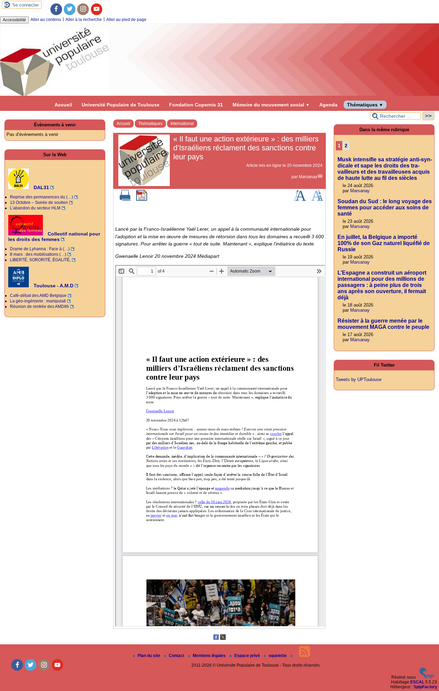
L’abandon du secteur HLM (35, 208)
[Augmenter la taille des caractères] (300, 199)
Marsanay (308, 176)
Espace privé (247, 655)
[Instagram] (83, 9)
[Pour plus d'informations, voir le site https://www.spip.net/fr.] (427, 677)
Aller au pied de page (126, 19)
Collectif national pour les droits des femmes (54, 236)
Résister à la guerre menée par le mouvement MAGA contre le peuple (383, 324)
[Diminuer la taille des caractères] (317, 199)
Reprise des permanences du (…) (41, 197)
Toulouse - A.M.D (52, 285)
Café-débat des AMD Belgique (38, 295)
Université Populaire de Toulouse (120, 104)
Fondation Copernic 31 (196, 104)
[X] (223, 638)
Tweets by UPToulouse (358, 379)
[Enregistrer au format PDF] (141, 199)
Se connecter (25, 5)
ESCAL (417, 682)
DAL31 (40, 187)
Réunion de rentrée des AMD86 (39, 306)
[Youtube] (97, 9)
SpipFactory (425, 686)
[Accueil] (219, 94)
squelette (278, 655)
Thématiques (365, 104)
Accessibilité (14, 20)
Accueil (63, 104)
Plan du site (149, 655)
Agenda (328, 104)
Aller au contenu (46, 19)
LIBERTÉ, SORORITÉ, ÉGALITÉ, (40, 259)
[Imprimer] (125, 199)
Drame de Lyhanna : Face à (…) (40, 248)
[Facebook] (56, 9)
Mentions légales (210, 655)
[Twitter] (69, 9)
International (182, 123)
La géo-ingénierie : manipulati (38, 301)
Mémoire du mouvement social (271, 104)
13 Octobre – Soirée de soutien (39, 202)
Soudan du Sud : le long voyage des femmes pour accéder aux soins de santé (384, 207)
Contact (177, 655)
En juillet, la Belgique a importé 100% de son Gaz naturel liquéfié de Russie (383, 243)
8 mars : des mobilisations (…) (38, 254)
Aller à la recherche (84, 19)
